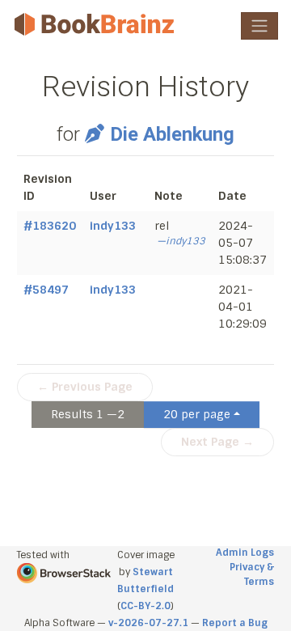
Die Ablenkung (172, 134)
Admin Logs (245, 552)
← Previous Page (85, 386)
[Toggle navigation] (259, 26)
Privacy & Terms (252, 574)
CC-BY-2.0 (145, 605)
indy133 (113, 225)
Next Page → (217, 441)
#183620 (49, 225)
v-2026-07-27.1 (148, 622)
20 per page (196, 414)
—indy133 (181, 241)
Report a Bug (235, 622)
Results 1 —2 (87, 414)
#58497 (46, 289)
